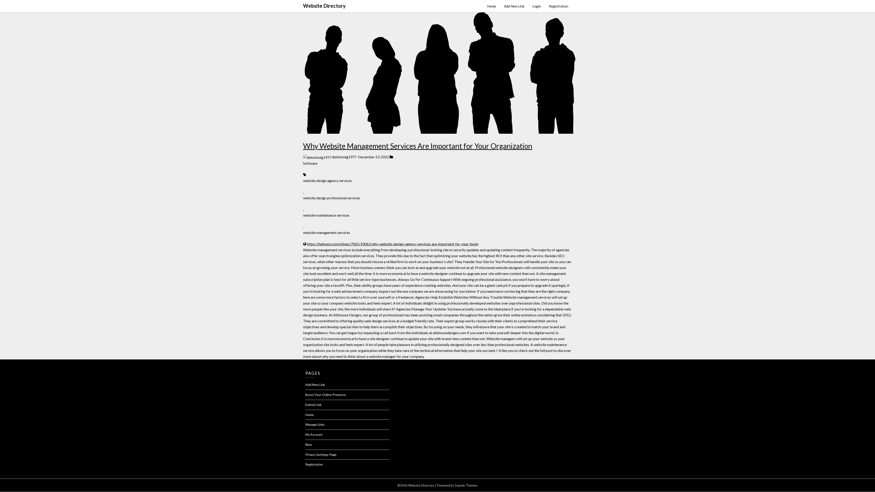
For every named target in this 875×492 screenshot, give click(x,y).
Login (536, 6)
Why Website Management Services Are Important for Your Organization (417, 145)
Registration (558, 6)
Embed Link (313, 405)
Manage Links (315, 424)
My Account (314, 434)
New (308, 444)
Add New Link (514, 6)
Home (491, 6)
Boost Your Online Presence (325, 395)
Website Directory (324, 6)
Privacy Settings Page (321, 454)
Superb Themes (466, 485)
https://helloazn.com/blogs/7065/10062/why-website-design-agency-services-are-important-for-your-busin (392, 244)
